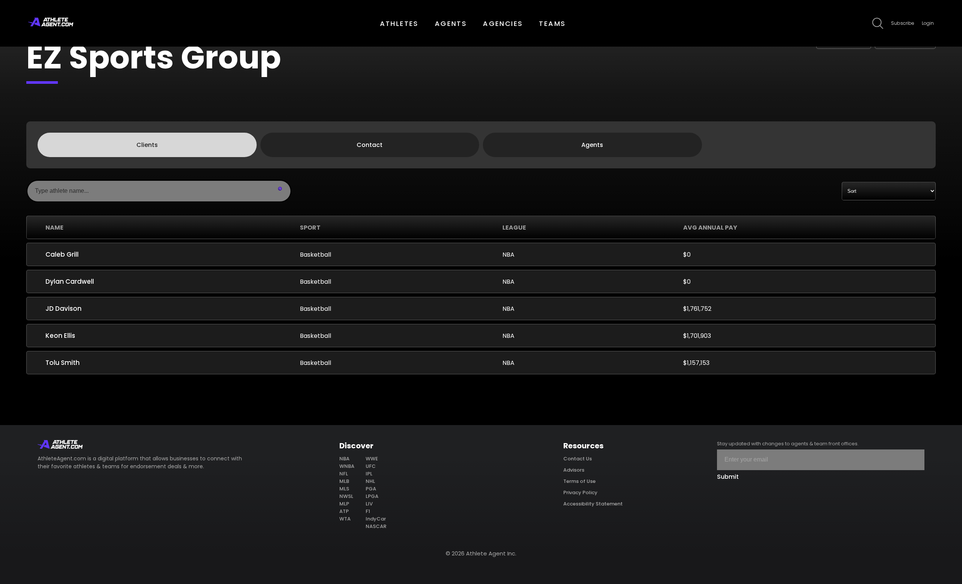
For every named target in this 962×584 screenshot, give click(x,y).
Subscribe (902, 23)
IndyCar (376, 518)
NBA (344, 458)
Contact (370, 145)
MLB (344, 481)
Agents (592, 145)
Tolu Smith (62, 362)
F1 (368, 511)
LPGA (372, 496)
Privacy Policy (580, 492)
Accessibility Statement (593, 503)
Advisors (573, 470)
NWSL (346, 496)
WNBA (346, 466)
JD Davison (63, 308)
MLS (344, 488)
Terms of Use (579, 481)
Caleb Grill (62, 254)
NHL (370, 481)
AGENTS (451, 23)
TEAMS (552, 23)
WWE (372, 458)
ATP (344, 511)
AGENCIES (503, 23)
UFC (371, 466)
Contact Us (577, 458)
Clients (147, 145)
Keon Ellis (60, 335)
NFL (343, 473)
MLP (344, 503)
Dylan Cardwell (69, 281)
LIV (369, 503)
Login (928, 23)
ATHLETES (399, 23)
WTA (345, 518)
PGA (371, 488)
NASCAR (376, 526)
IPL (369, 473)
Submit (728, 476)
